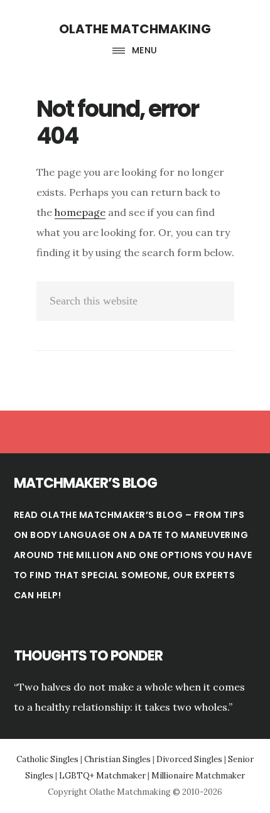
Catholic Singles (47, 759)
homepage (80, 212)
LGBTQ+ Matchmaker (102, 775)
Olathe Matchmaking (135, 29)
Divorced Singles (189, 759)
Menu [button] (145, 50)
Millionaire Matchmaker (198, 775)
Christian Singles (117, 759)
